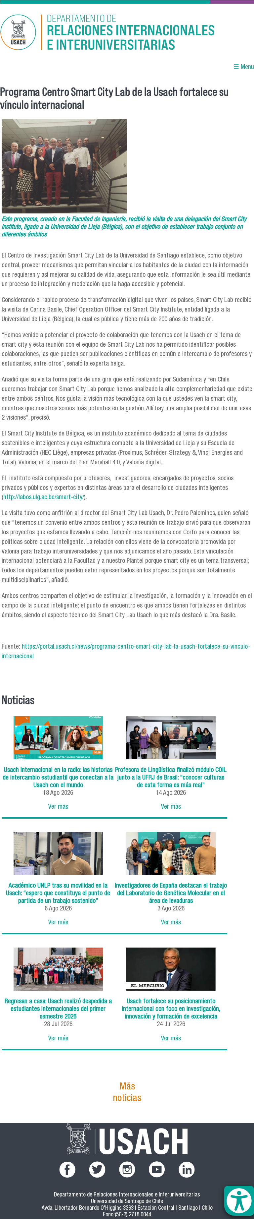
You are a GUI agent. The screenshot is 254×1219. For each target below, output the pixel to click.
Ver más (58, 807)
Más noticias (127, 1093)
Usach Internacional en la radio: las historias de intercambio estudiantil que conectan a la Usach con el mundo (58, 778)
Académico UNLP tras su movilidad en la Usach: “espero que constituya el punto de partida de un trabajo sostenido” (58, 893)
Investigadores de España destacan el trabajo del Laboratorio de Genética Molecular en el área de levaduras (171, 893)
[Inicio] (89, 33)
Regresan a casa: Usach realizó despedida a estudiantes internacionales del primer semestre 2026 (58, 1009)
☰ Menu (243, 67)
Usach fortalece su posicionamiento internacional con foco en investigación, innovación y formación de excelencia (171, 1009)
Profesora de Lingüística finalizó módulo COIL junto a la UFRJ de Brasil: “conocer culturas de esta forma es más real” (171, 778)
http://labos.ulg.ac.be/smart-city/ (43, 497)
